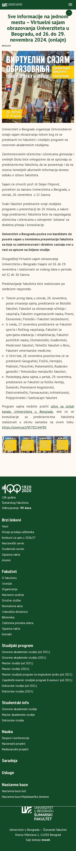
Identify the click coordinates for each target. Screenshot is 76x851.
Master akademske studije (18, 715)
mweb (46, 840)
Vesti (5, 526)
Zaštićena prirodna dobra (17, 623)
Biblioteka (8, 617)
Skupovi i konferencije (15, 738)
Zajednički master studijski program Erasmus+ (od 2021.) (37, 680)
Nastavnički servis (13, 543)
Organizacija (9, 589)
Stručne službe (11, 600)
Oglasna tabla (11, 554)
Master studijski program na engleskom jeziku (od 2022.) (37, 674)
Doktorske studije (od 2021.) (19, 686)
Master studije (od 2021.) (17, 663)
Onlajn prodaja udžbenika (18, 532)
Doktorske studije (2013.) (17, 691)
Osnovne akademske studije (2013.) (24, 657)
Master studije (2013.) (15, 669)
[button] (70, 4)
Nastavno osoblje (13, 595)
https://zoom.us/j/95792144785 (24, 427)
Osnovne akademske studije (19, 709)
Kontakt (7, 634)
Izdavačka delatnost (15, 612)
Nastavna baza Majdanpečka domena (25, 797)
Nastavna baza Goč (14, 791)
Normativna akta (12, 606)
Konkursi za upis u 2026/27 (18, 537)
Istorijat (7, 583)
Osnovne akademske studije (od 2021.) (26, 652)
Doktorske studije (13, 720)
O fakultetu (9, 578)
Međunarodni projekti (15, 749)
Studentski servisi (13, 549)
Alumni (6, 560)
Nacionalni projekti (13, 743)
